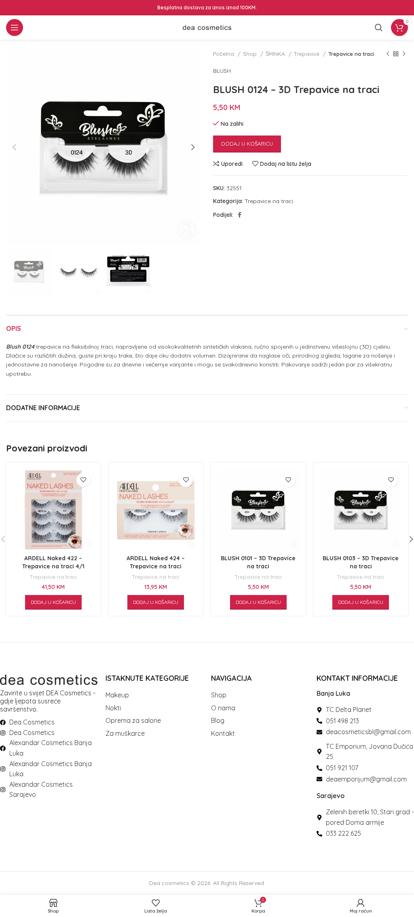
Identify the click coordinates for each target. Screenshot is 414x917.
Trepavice (307, 54)
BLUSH (222, 70)
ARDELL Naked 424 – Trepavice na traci (156, 562)
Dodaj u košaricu (247, 143)
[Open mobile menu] (14, 27)
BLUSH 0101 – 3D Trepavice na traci (258, 562)
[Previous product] (388, 54)
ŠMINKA (276, 54)
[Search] (379, 27)
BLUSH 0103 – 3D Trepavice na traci (361, 562)
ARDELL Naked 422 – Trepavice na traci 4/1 (53, 562)
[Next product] (404, 54)
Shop (250, 54)
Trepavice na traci (351, 54)
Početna (224, 54)
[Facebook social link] (239, 215)
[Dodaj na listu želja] (83, 480)
